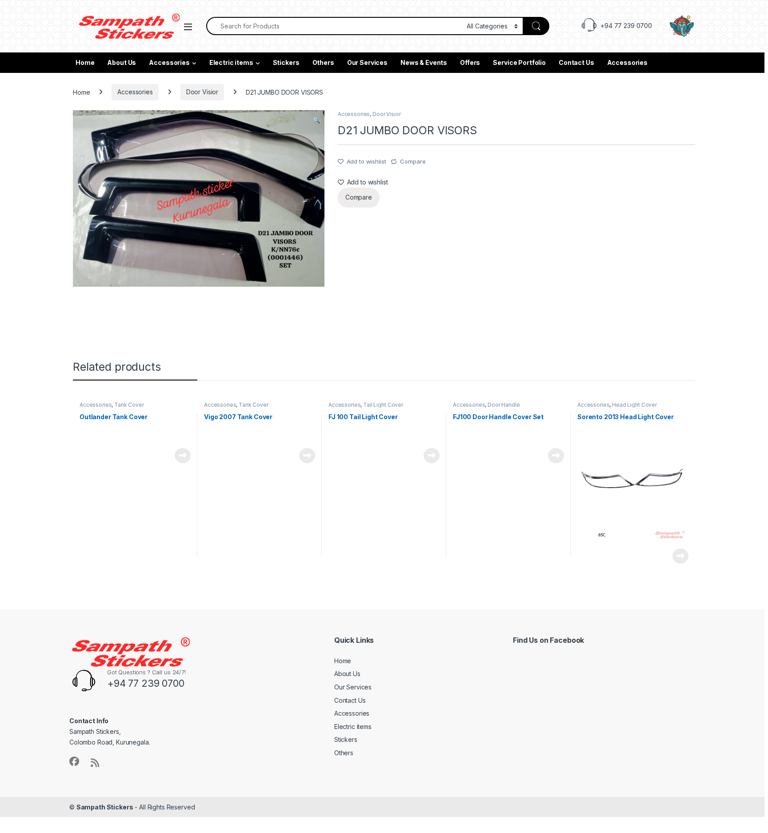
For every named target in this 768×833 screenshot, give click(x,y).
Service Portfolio (519, 62)
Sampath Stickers (104, 807)
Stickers (286, 62)
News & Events (423, 62)
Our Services (367, 62)
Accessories (169, 62)
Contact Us (576, 62)
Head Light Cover (634, 404)
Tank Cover (129, 404)
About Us (121, 62)
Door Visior (202, 92)
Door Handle (504, 404)
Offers (470, 62)
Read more (183, 455)
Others (323, 62)
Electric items (231, 62)
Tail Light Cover (383, 404)
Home (85, 62)
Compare (412, 161)
